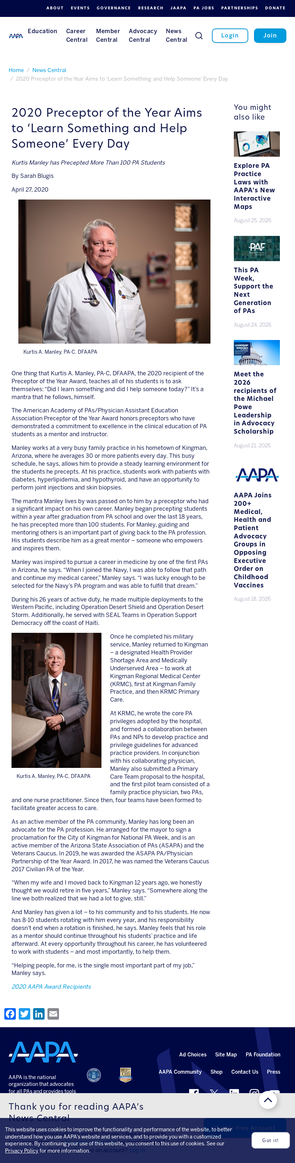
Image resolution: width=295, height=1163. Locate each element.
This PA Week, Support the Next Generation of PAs (253, 291)
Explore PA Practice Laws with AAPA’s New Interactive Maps (254, 186)
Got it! (270, 1140)
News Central (49, 70)
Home (16, 70)
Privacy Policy (21, 1151)
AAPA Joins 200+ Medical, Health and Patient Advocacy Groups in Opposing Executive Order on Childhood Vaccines (253, 541)
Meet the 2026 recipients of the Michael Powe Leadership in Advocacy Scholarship (255, 403)
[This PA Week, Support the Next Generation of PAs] (257, 259)
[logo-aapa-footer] (43, 1052)
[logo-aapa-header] (16, 35)
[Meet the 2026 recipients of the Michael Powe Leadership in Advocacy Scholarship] (257, 363)
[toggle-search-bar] (199, 35)
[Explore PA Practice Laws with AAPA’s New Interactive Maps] (257, 155)
